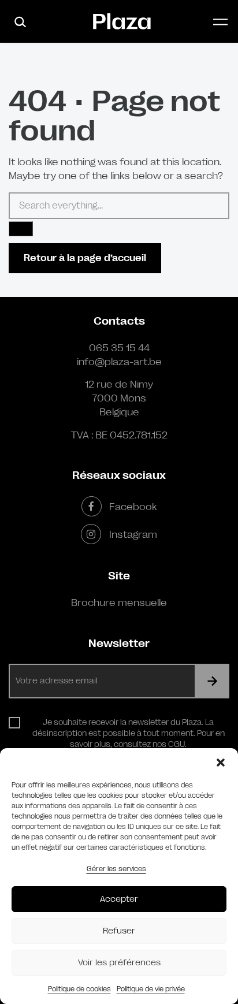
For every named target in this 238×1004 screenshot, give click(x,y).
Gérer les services (116, 869)
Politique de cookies (79, 989)
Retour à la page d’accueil (85, 257)
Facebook (133, 506)
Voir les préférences (119, 963)
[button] (220, 762)
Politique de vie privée (151, 989)
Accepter (119, 899)
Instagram (133, 534)
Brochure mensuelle (119, 602)
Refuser (119, 931)
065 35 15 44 (119, 348)
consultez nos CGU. (150, 744)
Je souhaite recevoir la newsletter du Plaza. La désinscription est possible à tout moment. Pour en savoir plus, (128, 733)
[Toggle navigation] (220, 21)
